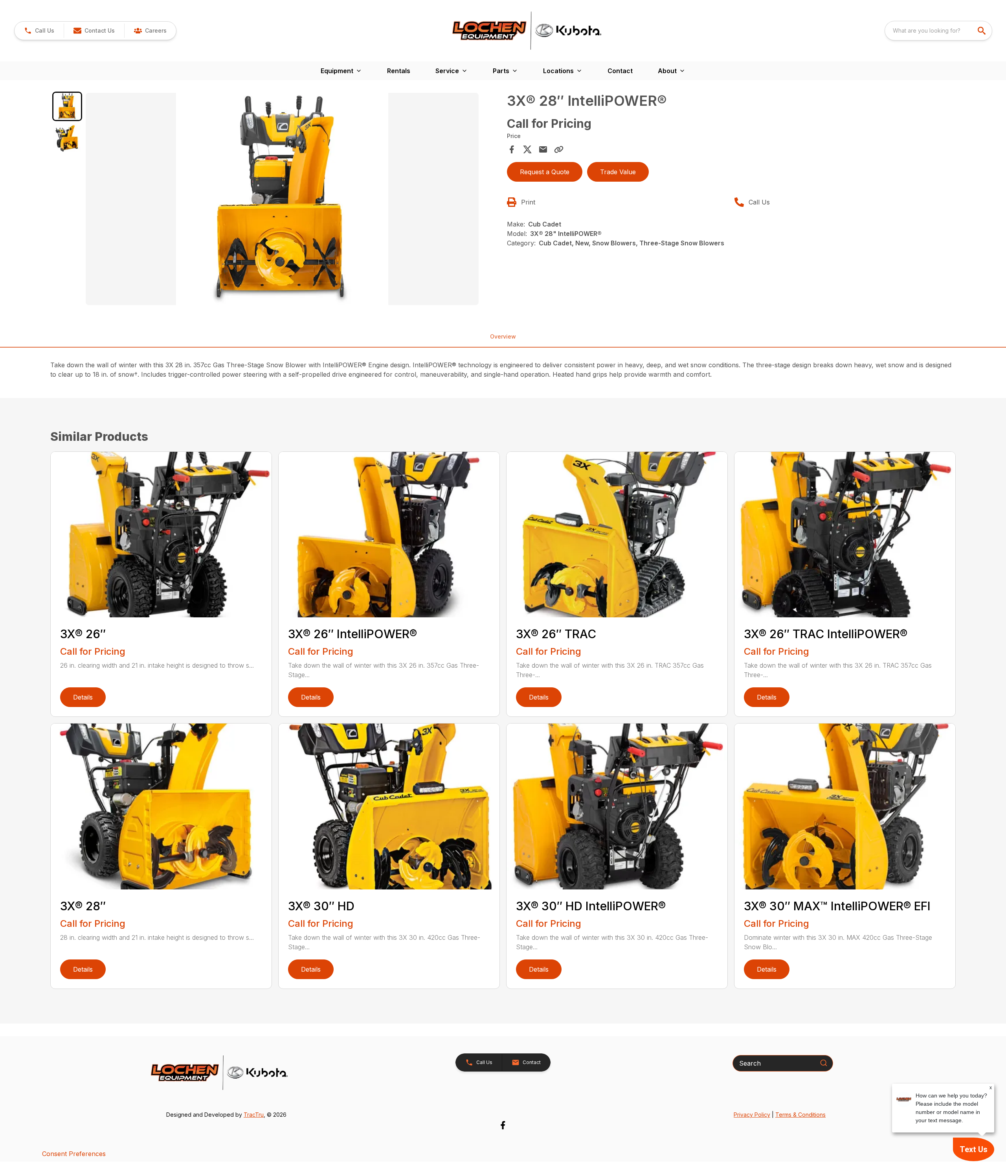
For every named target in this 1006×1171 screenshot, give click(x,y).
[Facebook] (503, 1125)
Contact (620, 71)
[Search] (824, 1063)
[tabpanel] (292, 200)
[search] (982, 31)
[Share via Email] (543, 149)
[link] (150, 31)
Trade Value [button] (618, 172)
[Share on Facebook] (511, 149)
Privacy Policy (752, 1114)
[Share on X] (527, 149)
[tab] (67, 106)
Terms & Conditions (800, 1114)
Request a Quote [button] (544, 172)
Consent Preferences (74, 1154)
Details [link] (83, 697)
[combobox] (938, 30)
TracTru (254, 1114)
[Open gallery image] (282, 199)
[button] (39, 31)
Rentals (398, 71)
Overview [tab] (503, 336)
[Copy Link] (559, 149)
